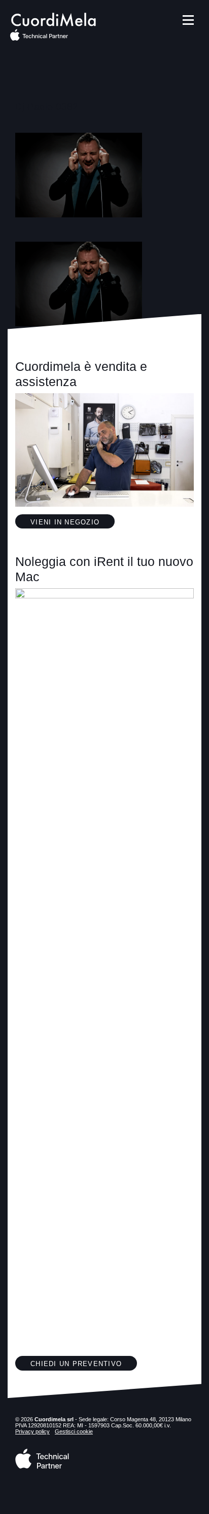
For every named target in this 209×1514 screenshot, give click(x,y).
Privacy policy (32, 1431)
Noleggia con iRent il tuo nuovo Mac (104, 569)
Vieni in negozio (64, 522)
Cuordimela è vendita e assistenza (81, 374)
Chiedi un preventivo (76, 1364)
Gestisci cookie (74, 1431)
